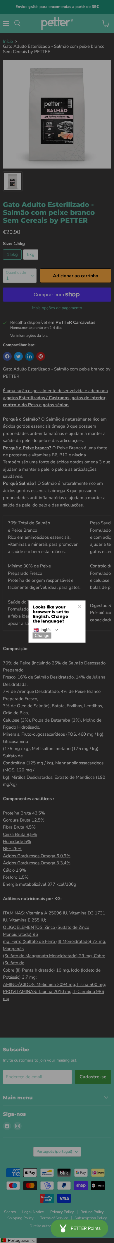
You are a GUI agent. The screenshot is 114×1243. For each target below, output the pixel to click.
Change (42, 635)
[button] (46, 630)
